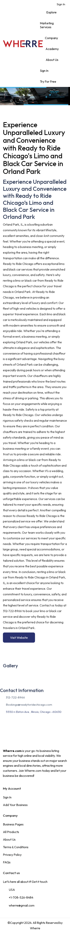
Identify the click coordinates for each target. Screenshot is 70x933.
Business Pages (13, 824)
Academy (52, 49)
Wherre (35, 928)
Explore (51, 12)
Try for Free (48, 81)
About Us (52, 60)
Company (51, 38)
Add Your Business (15, 805)
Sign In (60, 4)
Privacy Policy (12, 855)
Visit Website (19, 638)
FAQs (6, 862)
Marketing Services (47, 25)
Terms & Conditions (15, 847)
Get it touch (39, 882)
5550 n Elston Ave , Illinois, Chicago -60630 (33, 712)
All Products (11, 832)
